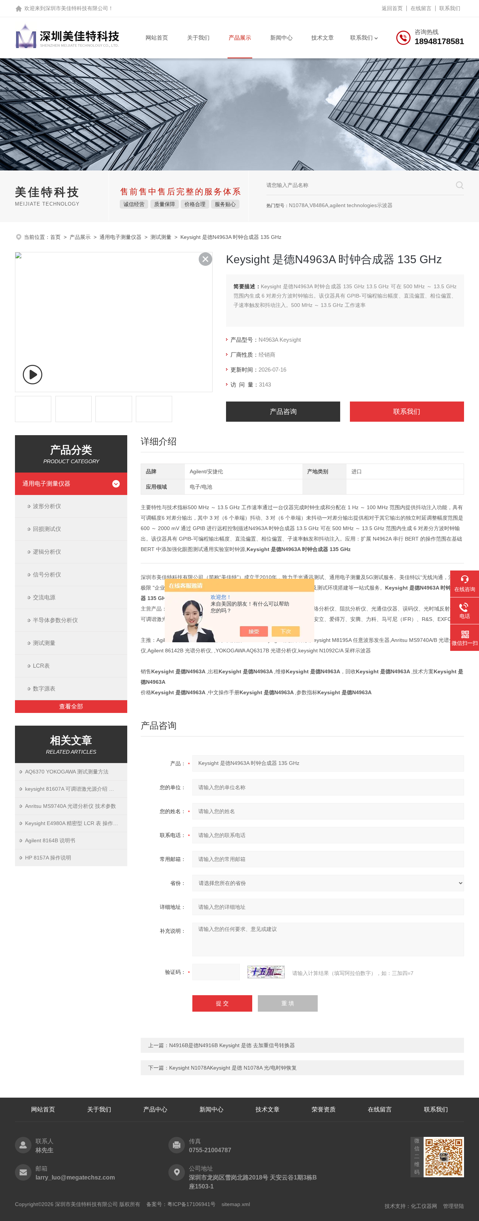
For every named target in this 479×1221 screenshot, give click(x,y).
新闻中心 (281, 37)
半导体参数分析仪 (55, 620)
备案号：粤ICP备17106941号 (181, 1204)
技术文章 (322, 37)
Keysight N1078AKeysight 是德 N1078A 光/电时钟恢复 (233, 1068)
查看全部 (71, 706)
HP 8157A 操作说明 (48, 858)
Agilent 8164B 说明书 (50, 840)
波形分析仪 (47, 506)
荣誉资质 (324, 1109)
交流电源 (44, 597)
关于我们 (198, 37)
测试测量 (160, 237)
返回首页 (392, 8)
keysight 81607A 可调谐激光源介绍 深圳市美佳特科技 (76, 789)
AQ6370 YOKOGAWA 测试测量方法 (67, 772)
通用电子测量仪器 (120, 237)
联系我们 (449, 8)
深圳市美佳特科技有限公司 (76, 8)
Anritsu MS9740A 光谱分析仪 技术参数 (70, 806)
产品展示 (240, 37)
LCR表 (41, 665)
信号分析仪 (47, 574)
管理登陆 (453, 1206)
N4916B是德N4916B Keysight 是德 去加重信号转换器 (232, 1045)
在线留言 (421, 8)
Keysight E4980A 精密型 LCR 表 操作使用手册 (76, 823)
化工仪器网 (424, 1206)
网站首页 (157, 37)
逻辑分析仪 (47, 551)
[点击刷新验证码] (266, 972)
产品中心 (155, 1109)
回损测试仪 (47, 529)
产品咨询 (283, 411)
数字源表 (44, 688)
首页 (55, 237)
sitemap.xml (236, 1204)
